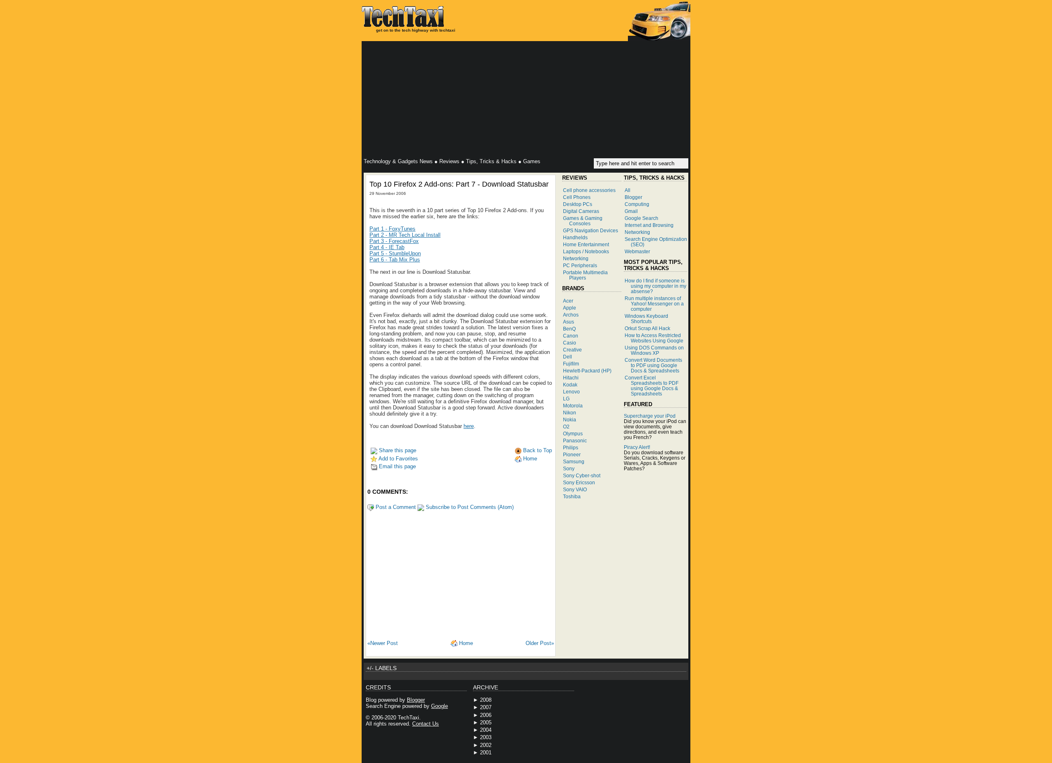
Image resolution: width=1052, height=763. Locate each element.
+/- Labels (382, 668)
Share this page (396, 450)
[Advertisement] (526, 100)
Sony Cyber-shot (581, 475)
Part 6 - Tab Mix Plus (394, 260)
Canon (570, 335)
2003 (485, 737)
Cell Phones (577, 197)
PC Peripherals (580, 265)
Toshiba (572, 496)
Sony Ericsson (579, 482)
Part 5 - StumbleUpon (395, 253)
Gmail (631, 211)
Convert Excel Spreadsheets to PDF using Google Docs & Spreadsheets (651, 385)
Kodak (570, 384)
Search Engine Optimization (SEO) (656, 241)
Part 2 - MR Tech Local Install (405, 235)
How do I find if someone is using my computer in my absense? (655, 286)
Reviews (449, 161)
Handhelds (575, 237)
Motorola (573, 405)
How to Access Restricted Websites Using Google (654, 338)
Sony (568, 468)
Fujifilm (571, 363)
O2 (566, 426)
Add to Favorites (397, 458)
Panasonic (575, 440)
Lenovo (571, 391)
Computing (637, 204)
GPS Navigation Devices (590, 230)
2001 (485, 752)
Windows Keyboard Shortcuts (646, 318)
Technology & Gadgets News (398, 161)
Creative (572, 349)
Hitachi (571, 377)
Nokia (569, 419)
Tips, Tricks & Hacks (491, 161)
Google (439, 706)
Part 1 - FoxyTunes (392, 229)
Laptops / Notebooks (586, 251)
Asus (568, 321)
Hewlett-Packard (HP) (587, 370)
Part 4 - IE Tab (386, 247)
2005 (485, 722)
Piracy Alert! (637, 447)
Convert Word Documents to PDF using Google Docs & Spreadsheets (653, 365)
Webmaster (637, 251)
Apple (569, 307)
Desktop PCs (577, 204)
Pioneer (572, 454)
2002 (485, 745)
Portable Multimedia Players (585, 275)
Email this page (396, 466)
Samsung (573, 461)
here (469, 426)
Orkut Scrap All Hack (647, 328)
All (627, 190)
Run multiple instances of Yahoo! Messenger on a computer (654, 304)
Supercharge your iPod (650, 415)
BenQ (569, 328)
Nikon (569, 412)
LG (566, 398)
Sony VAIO (575, 489)
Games (531, 161)
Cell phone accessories (589, 190)
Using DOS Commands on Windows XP (654, 350)
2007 (485, 707)
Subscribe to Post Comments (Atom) (469, 507)
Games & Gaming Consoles (582, 220)
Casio (569, 342)
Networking (575, 258)
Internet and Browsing (649, 225)
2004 (485, 730)
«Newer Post (382, 643)
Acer (568, 300)
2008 (485, 700)
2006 (485, 715)
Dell (567, 356)
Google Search (641, 218)
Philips (570, 447)
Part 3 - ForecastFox (394, 241)
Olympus (573, 433)
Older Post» (540, 643)
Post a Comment (395, 507)
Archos (571, 314)
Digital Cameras (581, 211)
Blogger (633, 197)
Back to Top (536, 450)
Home (529, 458)
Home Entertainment (586, 244)
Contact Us (425, 724)
